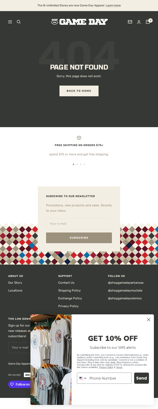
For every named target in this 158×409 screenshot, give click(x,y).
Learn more (113, 5)
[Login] (139, 22)
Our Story (15, 283)
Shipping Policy (69, 290)
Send (141, 378)
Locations (15, 290)
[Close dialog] (148, 319)
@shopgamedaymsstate (125, 290)
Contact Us (66, 283)
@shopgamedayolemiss (125, 298)
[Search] (19, 22)
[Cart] (148, 22)
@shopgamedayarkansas (126, 283)
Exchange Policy (70, 298)
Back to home (79, 90)
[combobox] (82, 378)
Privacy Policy (68, 306)
